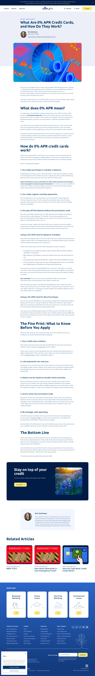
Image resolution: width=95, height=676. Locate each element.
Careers (26, 633)
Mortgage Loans (11, 633)
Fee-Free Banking (11, 629)
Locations (68, 8)
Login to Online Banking (64, 636)
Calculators (44, 638)
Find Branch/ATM (45, 641)
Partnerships (27, 643)
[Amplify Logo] (47, 8)
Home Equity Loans (11, 636)
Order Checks (61, 641)
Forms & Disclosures (46, 633)
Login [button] (87, 8)
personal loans (30, 355)
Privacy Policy (67, 659)
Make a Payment (61, 643)
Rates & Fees (44, 629)
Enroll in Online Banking (64, 633)
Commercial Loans (11, 641)
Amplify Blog (44, 631)
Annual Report (28, 631)
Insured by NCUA (85, 668)
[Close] (25, 653)
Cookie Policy (32, 670)
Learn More (19, 484)
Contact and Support (29, 638)
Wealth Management (12, 643)
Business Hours (45, 643)
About (25, 629)
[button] (76, 9)
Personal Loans (10, 638)
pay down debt (36, 418)
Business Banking (11, 631)
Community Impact (29, 636)
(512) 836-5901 (66, 3)
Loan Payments (45, 636)
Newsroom (27, 641)
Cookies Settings (14, 670)
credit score (41, 347)
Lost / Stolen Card (62, 631)
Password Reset (61, 638)
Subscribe (83, 655)
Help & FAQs (60, 629)
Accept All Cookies (14, 667)
